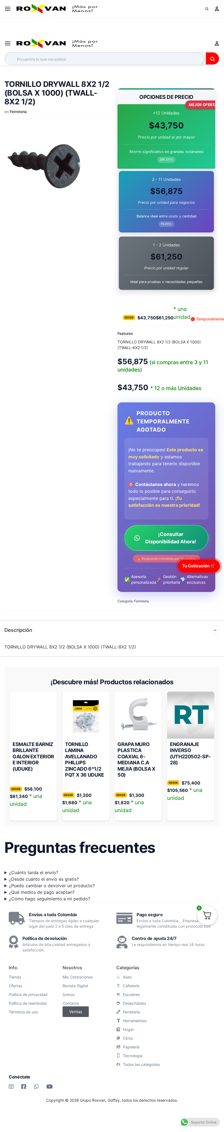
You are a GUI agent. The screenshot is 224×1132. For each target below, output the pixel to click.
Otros (128, 1038)
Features (125, 333)
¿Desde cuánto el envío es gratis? (44, 879)
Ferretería (131, 1012)
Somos (69, 994)
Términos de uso (23, 1012)
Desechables (134, 1003)
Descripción (18, 630)
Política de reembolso (28, 1003)
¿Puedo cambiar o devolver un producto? (52, 885)
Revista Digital (75, 986)
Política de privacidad (28, 994)
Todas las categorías (141, 1064)
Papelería (131, 1047)
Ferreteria (18, 111)
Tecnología (132, 1056)
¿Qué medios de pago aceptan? (42, 892)
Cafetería (131, 986)
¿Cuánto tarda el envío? (33, 872)
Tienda (15, 977)
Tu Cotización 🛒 (199, 565)
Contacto (71, 1003)
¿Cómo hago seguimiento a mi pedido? (49, 898)
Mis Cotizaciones (78, 977)
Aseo (127, 977)
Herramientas (135, 1021)
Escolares (131, 994)
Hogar (128, 1029)
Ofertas (15, 986)
